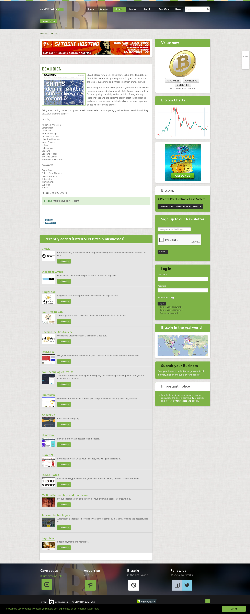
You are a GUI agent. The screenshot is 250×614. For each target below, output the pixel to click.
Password (162, 286)
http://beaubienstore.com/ (66, 201)
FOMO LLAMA (50, 475)
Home (91, 9)
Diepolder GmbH (52, 271)
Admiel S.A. (49, 414)
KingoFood (49, 291)
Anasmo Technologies (56, 515)
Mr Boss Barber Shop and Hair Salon (65, 495)
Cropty (46, 248)
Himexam (48, 435)
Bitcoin (147, 9)
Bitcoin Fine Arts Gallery (57, 332)
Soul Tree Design (52, 311)
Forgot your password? (171, 307)
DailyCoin (48, 352)
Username (162, 274)
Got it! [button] (234, 609)
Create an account (169, 313)
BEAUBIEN (52, 69)
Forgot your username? (171, 310)
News (178, 9)
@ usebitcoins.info (51, 576)
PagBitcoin (49, 538)
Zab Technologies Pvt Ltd (57, 371)
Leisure (132, 9)
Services (103, 9)
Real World (164, 9)
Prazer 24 (48, 455)
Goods (118, 9)
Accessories (50, 223)
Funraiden (48, 395)
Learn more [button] (93, 608)
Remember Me (165, 297)
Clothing (49, 220)
